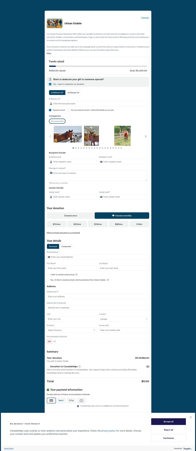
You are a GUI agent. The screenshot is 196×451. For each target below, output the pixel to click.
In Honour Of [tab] (73, 92)
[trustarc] (187, 448)
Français (145, 17)
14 (107, 148)
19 (121, 148)
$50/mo (98, 224)
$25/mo (77, 224)
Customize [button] (168, 438)
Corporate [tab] (66, 246)
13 (105, 148)
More (49, 53)
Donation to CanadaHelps (64, 366)
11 (99, 148)
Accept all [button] (168, 421)
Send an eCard (59, 110)
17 (115, 148)
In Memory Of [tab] (57, 92)
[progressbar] (52, 66)
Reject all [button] (168, 430)
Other (139, 224)
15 (110, 148)
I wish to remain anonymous (62, 274)
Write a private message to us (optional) (63, 232)
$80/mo (119, 224)
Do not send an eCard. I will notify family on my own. (92, 110)
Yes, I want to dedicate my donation (68, 84)
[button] (49, 341)
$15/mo (56, 224)
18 (118, 148)
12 (102, 148)
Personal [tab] (53, 246)
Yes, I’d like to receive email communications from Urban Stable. (78, 280)
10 (97, 148)
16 (113, 148)
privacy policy (108, 430)
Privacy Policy (9, 448)
